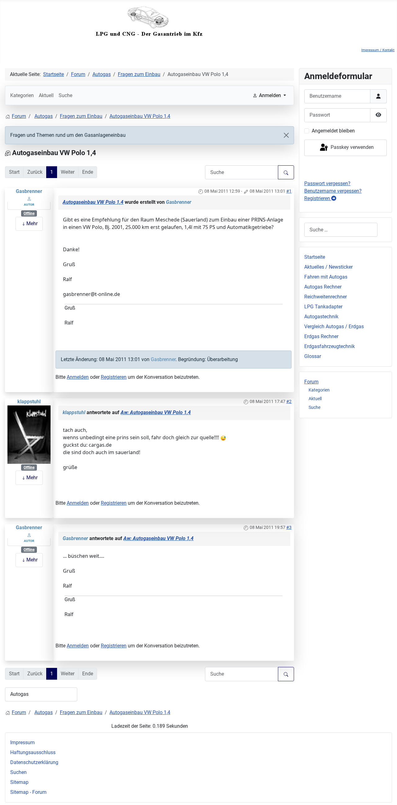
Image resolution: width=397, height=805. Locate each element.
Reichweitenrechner (325, 297)
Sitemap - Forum (28, 792)
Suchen (18, 772)
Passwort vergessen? (327, 183)
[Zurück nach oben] (386, 793)
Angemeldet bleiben (333, 131)
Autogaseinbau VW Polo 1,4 (93, 202)
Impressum (22, 742)
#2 (289, 401)
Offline (29, 213)
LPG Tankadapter (323, 307)
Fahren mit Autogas (325, 277)
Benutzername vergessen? (333, 191)
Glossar (312, 356)
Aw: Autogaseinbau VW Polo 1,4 (156, 412)
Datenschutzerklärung (34, 762)
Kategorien (22, 95)
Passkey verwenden (351, 147)
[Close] (286, 135)
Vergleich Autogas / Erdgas (334, 326)
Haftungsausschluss (33, 752)
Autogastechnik (321, 317)
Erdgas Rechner (321, 336)
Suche (65, 95)
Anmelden (78, 377)
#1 (289, 191)
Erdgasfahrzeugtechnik (329, 346)
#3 (289, 527)
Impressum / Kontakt (378, 50)
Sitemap (19, 782)
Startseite (314, 257)
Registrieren (114, 377)
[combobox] (340, 230)
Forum (311, 382)
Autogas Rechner (322, 287)
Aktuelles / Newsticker (328, 267)
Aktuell (46, 95)
